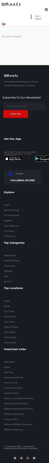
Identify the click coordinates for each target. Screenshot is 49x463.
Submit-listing (11, 210)
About (7, 367)
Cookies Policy (11, 393)
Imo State (9, 322)
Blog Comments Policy (16, 403)
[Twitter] (21, 458)
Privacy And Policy (13, 388)
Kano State (9, 332)
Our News (9, 231)
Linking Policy (11, 419)
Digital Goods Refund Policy (18, 409)
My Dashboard (11, 215)
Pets (6, 276)
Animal (7, 281)
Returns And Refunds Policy (18, 398)
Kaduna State (11, 327)
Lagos (7, 301)
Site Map (8, 372)
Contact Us (10, 236)
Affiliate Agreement (14, 414)
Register (38, 19)
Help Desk (9, 362)
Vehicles (8, 271)
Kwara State (10, 342)
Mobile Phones (11, 260)
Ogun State (10, 316)
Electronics (10, 266)
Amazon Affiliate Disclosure (18, 424)
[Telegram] (34, 458)
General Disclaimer (13, 377)
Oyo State (9, 311)
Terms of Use (10, 382)
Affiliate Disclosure (13, 429)
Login (37, 16)
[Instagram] (27, 458)
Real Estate (10, 255)
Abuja (7, 306)
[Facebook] (15, 458)
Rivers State (10, 337)
